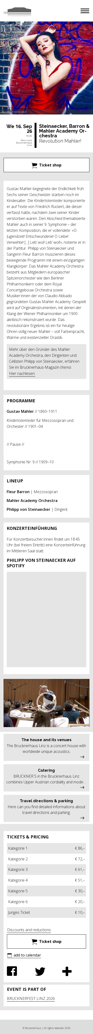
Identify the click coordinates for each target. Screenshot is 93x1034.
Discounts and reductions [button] (29, 929)
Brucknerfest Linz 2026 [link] (31, 998)
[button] (84, 11)
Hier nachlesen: (22, 373)
